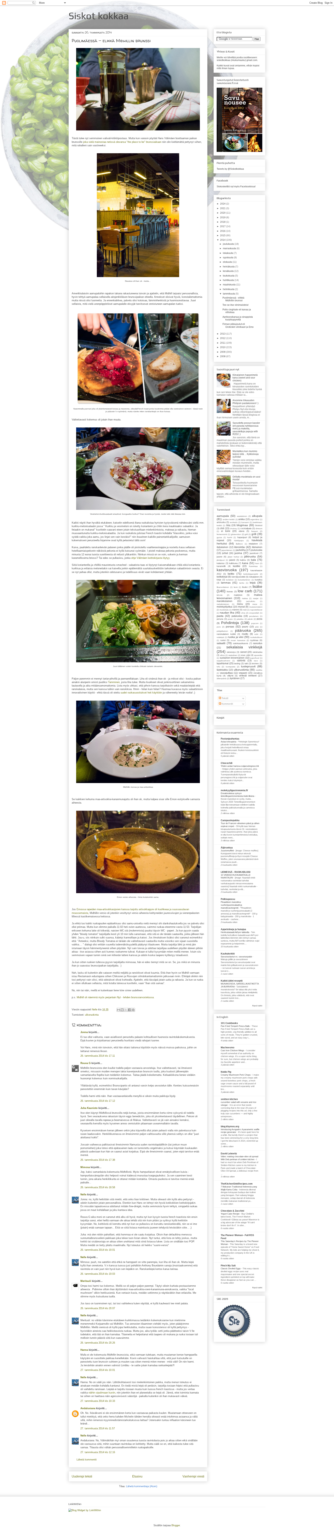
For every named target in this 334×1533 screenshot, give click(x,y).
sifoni (222, 655)
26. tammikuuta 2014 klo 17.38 (97, 1159)
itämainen (257, 547)
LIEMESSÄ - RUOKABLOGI (235, 872)
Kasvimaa (253, 566)
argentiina (254, 519)
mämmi (235, 610)
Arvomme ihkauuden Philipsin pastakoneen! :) (245, 401)
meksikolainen (223, 604)
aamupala (223, 515)
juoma (238, 553)
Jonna (84, 1032)
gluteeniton (236, 534)
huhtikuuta (228, 280)
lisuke (245, 587)
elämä (241, 531)
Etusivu (137, 1476)
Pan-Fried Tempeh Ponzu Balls (235, 1026)
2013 (223, 333)
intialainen (253, 544)
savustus (257, 643)
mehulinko (250, 601)
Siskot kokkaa (99, 15)
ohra (243, 613)
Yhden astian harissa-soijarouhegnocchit (240, 766)
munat (241, 606)
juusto (219, 557)
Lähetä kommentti (87, 1459)
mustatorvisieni (255, 607)
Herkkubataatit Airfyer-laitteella (235, 932)
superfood (254, 658)
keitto (231, 573)
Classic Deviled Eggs (231, 1268)
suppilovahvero (223, 661)
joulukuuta (228, 244)
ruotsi (223, 640)
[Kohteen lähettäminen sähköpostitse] (118, 1010)
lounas (230, 591)
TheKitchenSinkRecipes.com (237, 1183)
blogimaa (242, 525)
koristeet (229, 580)
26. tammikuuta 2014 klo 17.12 (97, 1100)
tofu (218, 667)
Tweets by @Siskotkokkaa (230, 169)
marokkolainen (224, 601)
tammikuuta (229, 293)
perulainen (254, 616)
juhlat (225, 553)
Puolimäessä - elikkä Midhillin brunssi (233, 299)
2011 (223, 343)
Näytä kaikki (257, 1006)
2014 (223, 240)
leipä (253, 582)
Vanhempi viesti (193, 1476)
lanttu (241, 583)
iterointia (239, 547)
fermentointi (222, 534)
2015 (223, 235)
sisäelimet (232, 655)
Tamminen (114, 682)
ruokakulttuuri (256, 637)
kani (257, 563)
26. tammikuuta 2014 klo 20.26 (97, 1342)
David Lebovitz (229, 1153)
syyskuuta (228, 257)
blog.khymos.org (230, 1126)
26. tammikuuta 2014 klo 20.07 (97, 1308)
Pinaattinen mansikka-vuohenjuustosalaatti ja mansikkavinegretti (231, 905)
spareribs (258, 655)
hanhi (229, 537)
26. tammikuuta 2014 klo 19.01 (97, 1249)
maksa (245, 598)
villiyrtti (230, 675)
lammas (226, 582)
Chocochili (226, 763)
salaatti (221, 643)
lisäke (257, 587)
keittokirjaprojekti (250, 574)
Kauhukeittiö (228, 953)
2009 (223, 352)
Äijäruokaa (227, 847)
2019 (223, 217)
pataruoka (237, 616)
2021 (223, 208)
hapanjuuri (242, 537)
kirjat (219, 580)
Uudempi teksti (82, 1476)
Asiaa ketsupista (229, 741)
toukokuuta (229, 275)
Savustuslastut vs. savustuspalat (236, 956)
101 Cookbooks (229, 1023)
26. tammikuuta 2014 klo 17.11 (97, 1055)
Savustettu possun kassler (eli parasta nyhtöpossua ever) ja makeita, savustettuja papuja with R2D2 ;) (246, 429)
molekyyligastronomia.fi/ (234, 790)
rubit (256, 634)
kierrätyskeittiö (238, 577)
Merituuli (85, 1281)
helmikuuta (229, 289)
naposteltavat (256, 610)
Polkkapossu (228, 899)
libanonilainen (223, 587)
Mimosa (85, 1167)
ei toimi (225, 531)
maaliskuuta (229, 284)
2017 (223, 226)
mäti (245, 610)
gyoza (219, 537)
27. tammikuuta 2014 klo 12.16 (97, 1452)
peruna (220, 619)
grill (246, 534)
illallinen (239, 544)
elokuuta (228, 262)
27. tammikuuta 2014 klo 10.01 (97, 1370)
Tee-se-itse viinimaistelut (235, 305)
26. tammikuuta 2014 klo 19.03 (97, 1273)
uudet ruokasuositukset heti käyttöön (142, 692)
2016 (223, 231)
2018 (223, 222)
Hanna (84, 1349)
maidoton (238, 595)
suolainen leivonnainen (232, 658)
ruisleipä (220, 637)
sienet (243, 652)
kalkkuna (233, 563)
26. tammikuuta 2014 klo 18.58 (97, 1187)
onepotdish (254, 613)
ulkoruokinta (92, 1014)
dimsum (259, 528)
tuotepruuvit (248, 666)
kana (245, 563)
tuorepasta (230, 667)
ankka (241, 519)
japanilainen (227, 550)
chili (222, 528)
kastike (236, 566)
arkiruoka (221, 522)
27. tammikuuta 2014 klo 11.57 (97, 1428)
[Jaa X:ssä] (126, 1010)
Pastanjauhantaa (230, 738)
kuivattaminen (244, 580)
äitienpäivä (221, 678)
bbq (228, 525)
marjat (255, 598)
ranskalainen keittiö (226, 634)
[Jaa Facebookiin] (129, 1010)
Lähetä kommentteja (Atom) (141, 1486)
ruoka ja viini (236, 637)
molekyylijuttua (224, 606)
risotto (245, 634)
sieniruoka (257, 652)
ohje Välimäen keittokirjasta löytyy (150, 557)
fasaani (254, 531)
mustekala (224, 610)
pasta (220, 615)
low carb (245, 591)
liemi (236, 587)
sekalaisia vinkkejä (244, 647)
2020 (223, 212)
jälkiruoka (250, 556)
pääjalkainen (222, 631)
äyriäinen (235, 678)
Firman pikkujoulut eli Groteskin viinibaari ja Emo (238, 325)
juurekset (254, 553)
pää (257, 627)
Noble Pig (226, 1072)
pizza (259, 619)
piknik (250, 619)
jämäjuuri (221, 560)
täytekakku (222, 669)
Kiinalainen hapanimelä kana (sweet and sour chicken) (245, 378)
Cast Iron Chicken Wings (233, 1050)
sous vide (245, 655)
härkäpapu (239, 540)
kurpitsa (258, 580)
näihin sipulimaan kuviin (102, 1392)
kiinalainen (254, 577)
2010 (223, 347)
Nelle (95, 1009)
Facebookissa (247, 186)
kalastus (221, 563)
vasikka (259, 670)
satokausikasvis (240, 643)
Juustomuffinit (227, 850)
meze (254, 604)
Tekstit (224, 698)
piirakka (240, 619)
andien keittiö (229, 519)
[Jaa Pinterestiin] (133, 1010)
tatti (246, 663)
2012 (223, 338)
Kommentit (227, 704)
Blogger (175, 1525)
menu (240, 604)
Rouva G (85, 1063)
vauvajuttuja (226, 673)
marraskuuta (230, 248)
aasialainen (242, 516)
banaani (245, 522)
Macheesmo (227, 1047)
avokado (234, 522)
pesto (230, 619)
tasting (237, 663)
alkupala (257, 515)
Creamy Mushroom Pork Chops (236, 1075)
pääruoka (243, 630)
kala (253, 559)
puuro (245, 626)
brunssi (258, 525)
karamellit (221, 566)
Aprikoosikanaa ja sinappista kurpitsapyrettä (237, 318)
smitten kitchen (229, 1099)
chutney (233, 528)
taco (256, 661)
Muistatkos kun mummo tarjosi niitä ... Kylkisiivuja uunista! (246, 454)
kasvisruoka (227, 570)
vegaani (243, 673)
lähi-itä (219, 595)
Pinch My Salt (228, 1265)
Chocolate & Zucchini (232, 1210)
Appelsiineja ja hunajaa (233, 929)
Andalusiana (87, 1408)
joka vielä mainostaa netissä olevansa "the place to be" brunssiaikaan (122, 141)
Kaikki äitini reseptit (232, 980)
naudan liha (227, 612)
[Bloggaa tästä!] (122, 1010)
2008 (223, 356)
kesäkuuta (228, 271)
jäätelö (232, 560)
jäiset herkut (233, 557)
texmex (255, 663)
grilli (253, 534)
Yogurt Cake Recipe (230, 1214)
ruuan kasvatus (238, 640)
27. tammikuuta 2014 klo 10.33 (97, 1400)
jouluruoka (256, 550)
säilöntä (241, 660)
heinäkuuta (229, 266)
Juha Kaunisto (89, 1108)
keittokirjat (222, 576)
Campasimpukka (230, 820)
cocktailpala (245, 528)
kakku (243, 560)
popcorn (255, 623)
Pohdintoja (230, 623)
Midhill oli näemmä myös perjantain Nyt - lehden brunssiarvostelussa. (115, 997)
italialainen (222, 547)
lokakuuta (228, 253)
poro (219, 627)
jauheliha (241, 550)
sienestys (231, 652)
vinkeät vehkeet (247, 675)
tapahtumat (222, 663)
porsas (230, 626)
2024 (223, 203)
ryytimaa (254, 640)
